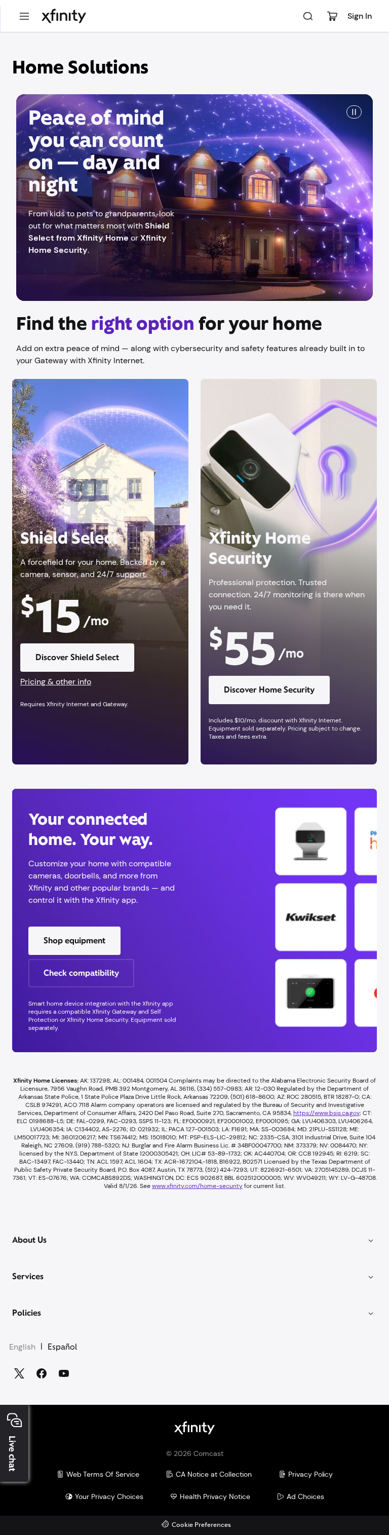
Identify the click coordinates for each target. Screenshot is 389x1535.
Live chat (12, 1454)
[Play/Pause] (354, 112)
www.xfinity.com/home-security (197, 1186)
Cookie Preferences (201, 1525)
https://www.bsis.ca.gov (326, 1113)
